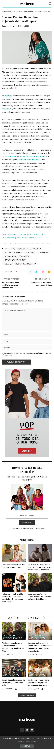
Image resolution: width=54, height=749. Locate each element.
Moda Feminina (37, 636)
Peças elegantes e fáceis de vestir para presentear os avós (13, 682)
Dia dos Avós (9, 670)
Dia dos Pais (35, 673)
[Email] (48, 271)
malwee (44, 252)
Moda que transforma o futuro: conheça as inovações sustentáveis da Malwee (39, 596)
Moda (12, 636)
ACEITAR (27, 746)
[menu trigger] (5, 4)
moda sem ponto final (17, 256)
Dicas (6, 636)
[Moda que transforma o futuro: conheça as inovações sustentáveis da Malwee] (40, 582)
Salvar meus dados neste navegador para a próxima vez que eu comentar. (27, 354)
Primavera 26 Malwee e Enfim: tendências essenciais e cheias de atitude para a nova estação (40, 647)
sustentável (7, 108)
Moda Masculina (37, 638)
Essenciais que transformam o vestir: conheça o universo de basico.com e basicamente (39, 567)
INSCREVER (26, 523)
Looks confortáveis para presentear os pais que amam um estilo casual (38, 682)
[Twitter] (36, 271)
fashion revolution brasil (20, 252)
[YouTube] (32, 730)
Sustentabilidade (12, 638)
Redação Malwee (9, 26)
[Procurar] (49, 4)
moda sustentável (15, 260)
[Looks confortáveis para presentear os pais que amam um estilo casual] (40, 668)
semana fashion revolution (20, 263)
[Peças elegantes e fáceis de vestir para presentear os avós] (14, 668)
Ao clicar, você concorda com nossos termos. (28, 528)
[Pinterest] (42, 271)
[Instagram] (27, 730)
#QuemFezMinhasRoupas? (26, 248)
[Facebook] (30, 271)
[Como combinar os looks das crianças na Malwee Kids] (14, 553)
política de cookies (29, 741)
